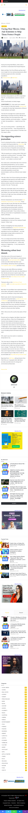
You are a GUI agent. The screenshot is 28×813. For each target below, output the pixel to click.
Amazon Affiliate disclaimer (10, 800)
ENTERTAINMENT (6, 722)
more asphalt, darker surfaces (8, 265)
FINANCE (4, 726)
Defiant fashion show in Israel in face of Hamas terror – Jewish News (18, 645)
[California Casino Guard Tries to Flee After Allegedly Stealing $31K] (5, 575)
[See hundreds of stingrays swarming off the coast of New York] (21, 413)
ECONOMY (4, 740)
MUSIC (3, 712)
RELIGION (4, 761)
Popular (7, 612)
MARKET (4, 733)
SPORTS (4, 708)
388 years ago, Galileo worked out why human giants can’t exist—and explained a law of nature (7, 420)
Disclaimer (13, 803)
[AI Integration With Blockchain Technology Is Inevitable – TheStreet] (5, 626)
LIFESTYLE (4, 735)
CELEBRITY (4, 710)
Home (3, 23)
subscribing (21, 144)
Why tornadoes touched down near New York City (7, 405)
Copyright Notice (6, 803)
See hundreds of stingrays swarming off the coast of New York (20, 420)
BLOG (3, 758)
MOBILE (4, 719)
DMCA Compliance (21, 803)
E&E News (14, 77)
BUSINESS (4, 731)
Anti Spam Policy (20, 800)
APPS (3, 751)
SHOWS (4, 689)
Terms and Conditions (14, 807)
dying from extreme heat (19, 227)
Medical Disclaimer (8, 805)
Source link (4, 369)
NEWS (3, 701)
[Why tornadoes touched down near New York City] (7, 400)
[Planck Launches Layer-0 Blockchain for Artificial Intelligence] (5, 551)
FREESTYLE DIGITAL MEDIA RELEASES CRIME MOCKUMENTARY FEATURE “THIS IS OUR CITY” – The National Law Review (17, 473)
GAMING (4, 717)
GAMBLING (4, 742)
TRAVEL (4, 756)
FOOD (3, 767)
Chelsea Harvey (7, 77)
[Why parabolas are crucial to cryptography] (21, 400)
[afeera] (8, 5)
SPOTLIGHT (5, 749)
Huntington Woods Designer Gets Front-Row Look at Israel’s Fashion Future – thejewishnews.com (18, 488)
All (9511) (14, 503)
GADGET (4, 696)
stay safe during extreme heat (18, 354)
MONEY (4, 747)
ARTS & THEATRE (6, 754)
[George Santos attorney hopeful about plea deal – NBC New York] (5, 633)
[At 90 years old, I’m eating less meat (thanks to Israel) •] (5, 639)
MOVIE (3, 703)
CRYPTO (4, 738)
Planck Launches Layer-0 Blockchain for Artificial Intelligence (16, 551)
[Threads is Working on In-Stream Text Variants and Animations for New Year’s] (5, 619)
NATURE (4, 765)
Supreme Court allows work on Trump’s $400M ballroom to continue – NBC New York (17, 481)
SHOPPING (4, 715)
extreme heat (22, 106)
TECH (3, 724)
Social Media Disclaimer (18, 805)
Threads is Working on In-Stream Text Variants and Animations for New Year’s (18, 619)
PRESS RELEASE (6, 699)
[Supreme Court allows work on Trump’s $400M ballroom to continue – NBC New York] (5, 482)
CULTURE (4, 744)
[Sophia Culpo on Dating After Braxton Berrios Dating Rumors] (5, 545)
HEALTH (4, 770)
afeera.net (5, 37)
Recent (21, 612)
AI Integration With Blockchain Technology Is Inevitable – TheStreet (17, 625)
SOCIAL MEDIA (5, 687)
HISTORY (4, 705)
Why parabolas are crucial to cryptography (20, 405)
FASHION (4, 728)
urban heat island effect (14, 260)
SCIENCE (8, 23)
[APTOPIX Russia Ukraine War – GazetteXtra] (5, 465)
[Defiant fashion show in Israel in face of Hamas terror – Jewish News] (5, 645)
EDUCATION (5, 763)
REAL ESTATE (5, 692)
